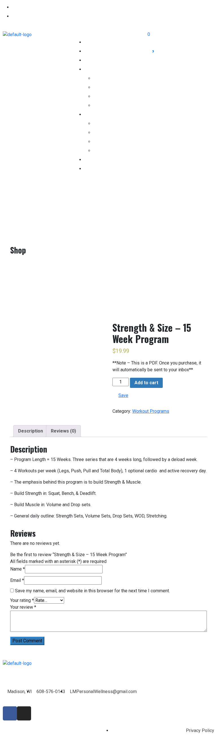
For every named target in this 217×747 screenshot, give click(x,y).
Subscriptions (98, 60)
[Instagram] (24, 713)
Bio (87, 159)
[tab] (30, 431)
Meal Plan (103, 105)
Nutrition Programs (113, 78)
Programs (103, 123)
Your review (23, 607)
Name (17, 569)
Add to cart (146, 382)
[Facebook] (10, 713)
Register (20, 7)
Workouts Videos (111, 132)
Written (100, 141)
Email (17, 580)
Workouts (93, 114)
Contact (91, 168)
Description (30, 431)
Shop (89, 51)
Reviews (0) (63, 431)
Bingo (99, 150)
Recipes (101, 87)
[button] (108, 34)
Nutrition (92, 69)
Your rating (22, 600)
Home (90, 42)
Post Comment (27, 640)
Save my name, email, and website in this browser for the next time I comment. (92, 590)
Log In (18, 16)
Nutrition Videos (110, 96)
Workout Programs (150, 411)
